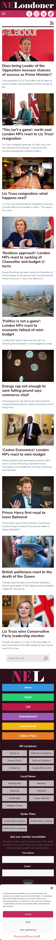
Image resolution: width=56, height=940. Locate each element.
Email (28, 866)
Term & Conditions (41, 760)
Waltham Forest (14, 805)
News (28, 687)
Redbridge (14, 798)
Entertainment (28, 716)
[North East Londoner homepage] (28, 5)
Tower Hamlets (41, 798)
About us (14, 753)
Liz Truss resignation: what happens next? (25, 195)
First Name (28, 853)
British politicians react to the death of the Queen (27, 574)
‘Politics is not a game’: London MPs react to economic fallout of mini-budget (23, 328)
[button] (51, 887)
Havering (14, 790)
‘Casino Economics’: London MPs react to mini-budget (25, 452)
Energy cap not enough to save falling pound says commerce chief (24, 390)
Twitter (44, 14)
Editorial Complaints (41, 753)
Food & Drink (28, 726)
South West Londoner (41, 821)
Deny (28, 922)
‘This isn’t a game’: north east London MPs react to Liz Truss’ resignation (28, 134)
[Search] (46, 658)
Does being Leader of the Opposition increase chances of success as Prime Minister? (27, 70)
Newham (41, 790)
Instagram (36, 14)
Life (28, 707)
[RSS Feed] (51, 23)
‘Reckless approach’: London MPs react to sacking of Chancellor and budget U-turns (26, 259)
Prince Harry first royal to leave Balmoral (23, 515)
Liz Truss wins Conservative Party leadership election (25, 633)
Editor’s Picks (28, 736)
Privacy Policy (33, 936)
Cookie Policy (21, 936)
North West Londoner (14, 828)
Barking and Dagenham (14, 784)
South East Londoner (14, 821)
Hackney (41, 783)
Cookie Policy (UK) (41, 768)
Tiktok (51, 14)
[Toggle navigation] (3, 13)
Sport (28, 697)
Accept (28, 914)
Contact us (14, 768)
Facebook (29, 14)
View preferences (28, 929)
